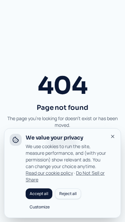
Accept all (39, 193)
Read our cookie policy (49, 173)
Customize (40, 207)
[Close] (112, 136)
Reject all (68, 193)
